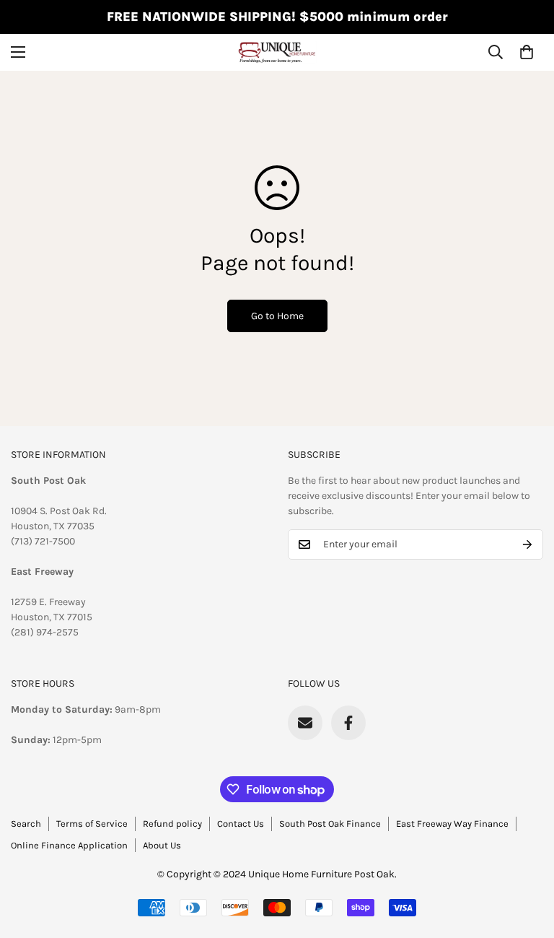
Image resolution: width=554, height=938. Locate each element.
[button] (526, 52)
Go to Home (277, 316)
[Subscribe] (527, 544)
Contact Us (240, 823)
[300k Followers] (348, 722)
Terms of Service (92, 823)
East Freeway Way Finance (452, 823)
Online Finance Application (69, 845)
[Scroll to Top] (525, 859)
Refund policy (172, 823)
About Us (162, 845)
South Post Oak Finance (330, 823)
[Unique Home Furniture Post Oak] (277, 52)
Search (26, 823)
